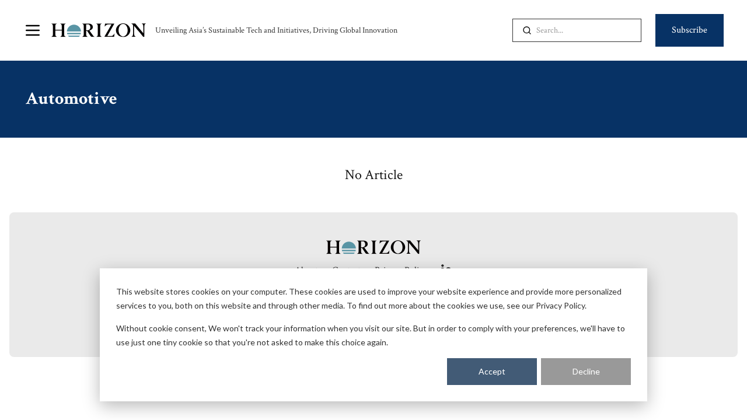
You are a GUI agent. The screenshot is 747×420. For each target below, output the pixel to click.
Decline (586, 371)
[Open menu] (32, 30)
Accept (492, 371)
